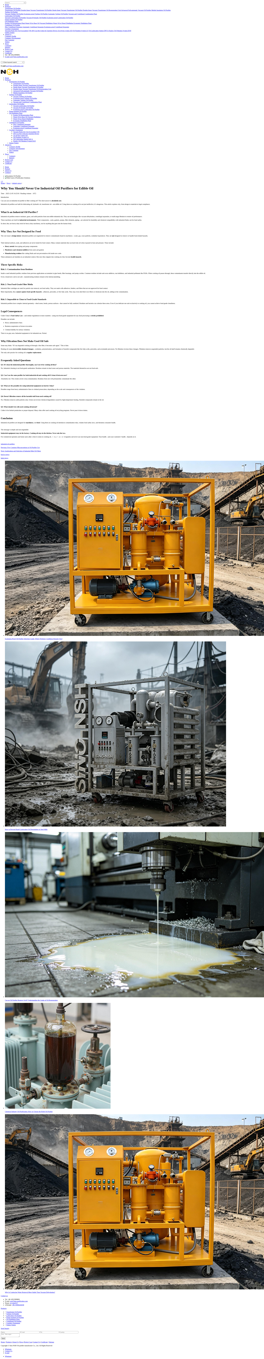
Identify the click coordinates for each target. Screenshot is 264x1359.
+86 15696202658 (18, 1305)
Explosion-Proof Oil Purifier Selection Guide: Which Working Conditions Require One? (33, 639)
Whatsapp (8, 1349)
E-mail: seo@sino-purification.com (16, 57)
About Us (8, 34)
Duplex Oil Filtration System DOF (24, 141)
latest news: (4, 458)
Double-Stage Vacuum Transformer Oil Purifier (28, 85)
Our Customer (13, 150)
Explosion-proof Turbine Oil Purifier (25, 98)
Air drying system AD (20, 135)
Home (7, 5)
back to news (5, 454)
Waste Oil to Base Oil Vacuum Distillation (27, 117)
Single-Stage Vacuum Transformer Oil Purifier (28, 87)
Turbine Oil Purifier (15, 95)
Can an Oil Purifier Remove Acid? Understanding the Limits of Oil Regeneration (31, 1000)
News (7, 44)
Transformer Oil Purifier (17, 82)
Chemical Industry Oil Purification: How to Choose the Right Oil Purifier (29, 1111)
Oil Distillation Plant (15, 113)
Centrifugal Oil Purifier (16, 122)
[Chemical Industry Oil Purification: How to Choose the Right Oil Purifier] (58, 1108)
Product (7, 169)
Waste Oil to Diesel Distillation (23, 119)
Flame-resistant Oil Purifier (18, 111)
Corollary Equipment (16, 130)
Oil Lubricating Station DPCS (23, 139)
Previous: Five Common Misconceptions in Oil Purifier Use (20, 447)
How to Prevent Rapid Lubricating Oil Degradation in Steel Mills (26, 829)
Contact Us (8, 51)
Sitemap (51, 1342)
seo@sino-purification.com (14, 66)
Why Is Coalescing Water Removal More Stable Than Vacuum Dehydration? (30, 1292)
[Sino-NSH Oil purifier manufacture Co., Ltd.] (9, 74)
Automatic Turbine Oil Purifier (23, 100)
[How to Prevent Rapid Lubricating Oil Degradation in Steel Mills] (115, 826)
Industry (11, 158)
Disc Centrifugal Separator (22, 124)
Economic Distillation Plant (22, 121)
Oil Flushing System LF (21, 137)
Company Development (17, 148)
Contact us (4, 1296)
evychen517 (14, 1303)
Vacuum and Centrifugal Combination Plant (27, 102)
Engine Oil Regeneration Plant (23, 115)
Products (8, 6)
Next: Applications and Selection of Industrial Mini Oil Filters (21, 451)
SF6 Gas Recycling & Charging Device (26, 134)
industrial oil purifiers (8, 444)
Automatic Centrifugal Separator (23, 126)
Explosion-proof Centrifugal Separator (25, 128)
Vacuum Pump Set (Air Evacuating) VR (26, 132)
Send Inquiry (5, 1328)
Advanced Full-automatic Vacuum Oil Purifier (28, 91)
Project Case (9, 49)
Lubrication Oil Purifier (16, 104)
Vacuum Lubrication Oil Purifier (23, 106)
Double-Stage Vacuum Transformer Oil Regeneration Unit (32, 89)
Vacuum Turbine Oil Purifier (22, 96)
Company (12, 156)
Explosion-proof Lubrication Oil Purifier (26, 109)
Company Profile (14, 147)
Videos (11, 152)
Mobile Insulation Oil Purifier (22, 93)
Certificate (8, 53)
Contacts (8, 172)
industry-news (16, 183)
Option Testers (14, 143)
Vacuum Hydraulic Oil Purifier (23, 108)
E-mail (7, 1353)
